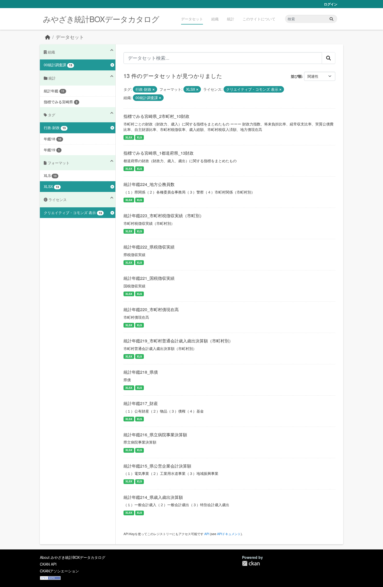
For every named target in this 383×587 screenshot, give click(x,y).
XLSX (128, 137)
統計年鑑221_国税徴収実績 (149, 278)
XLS (139, 137)
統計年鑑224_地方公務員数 (149, 184)
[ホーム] (47, 37)
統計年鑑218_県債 (140, 372)
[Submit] (331, 19)
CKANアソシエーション (59, 570)
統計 (230, 18)
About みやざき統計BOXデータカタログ (72, 557)
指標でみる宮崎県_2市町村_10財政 (156, 116)
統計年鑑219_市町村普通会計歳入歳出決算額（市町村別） (178, 341)
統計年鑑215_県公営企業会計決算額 (157, 466)
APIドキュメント (229, 533)
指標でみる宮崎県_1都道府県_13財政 (158, 153)
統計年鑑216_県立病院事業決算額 (155, 435)
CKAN (251, 563)
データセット (192, 18)
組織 (215, 18)
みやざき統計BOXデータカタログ (101, 19)
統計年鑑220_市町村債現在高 (151, 309)
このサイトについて (259, 18)
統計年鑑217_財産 (140, 403)
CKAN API (48, 564)
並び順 (296, 76)
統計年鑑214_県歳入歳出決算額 (153, 497)
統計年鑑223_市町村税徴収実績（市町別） (163, 216)
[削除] (153, 89)
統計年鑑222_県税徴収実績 (149, 247)
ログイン (330, 4)
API (206, 533)
